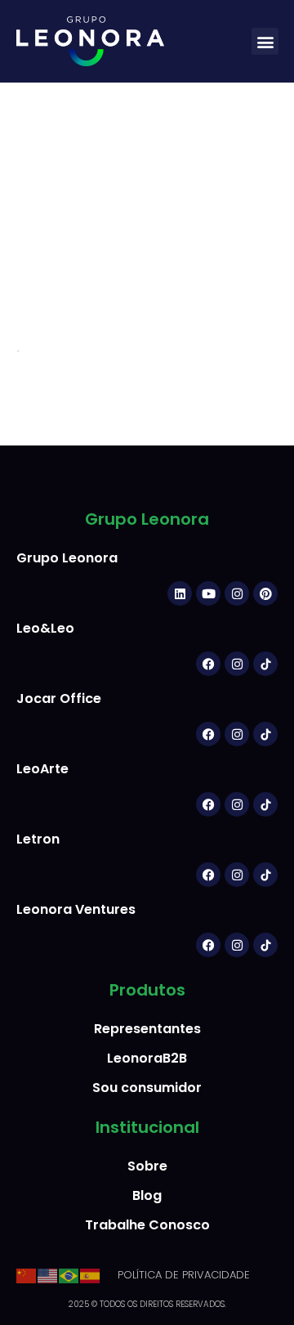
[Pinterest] (265, 593)
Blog (147, 1195)
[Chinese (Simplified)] (27, 1274)
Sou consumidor (147, 1087)
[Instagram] (237, 593)
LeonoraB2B (147, 1058)
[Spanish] (90, 1274)
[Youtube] (208, 593)
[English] (48, 1274)
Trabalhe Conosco (147, 1224)
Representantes (147, 1028)
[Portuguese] (69, 1274)
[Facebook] (208, 663)
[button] (265, 41)
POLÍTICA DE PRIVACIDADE (184, 1274)
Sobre (147, 1166)
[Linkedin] (179, 593)
